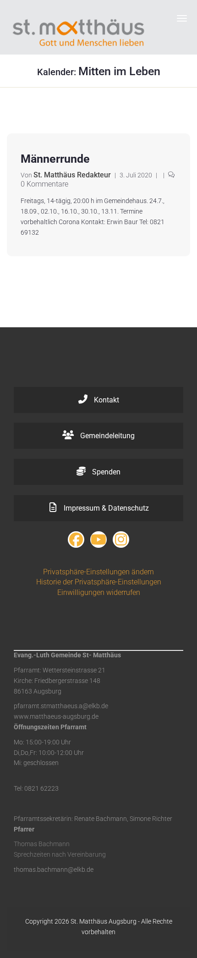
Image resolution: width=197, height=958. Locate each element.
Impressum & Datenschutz (105, 508)
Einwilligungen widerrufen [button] (98, 592)
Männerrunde (55, 158)
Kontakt (105, 400)
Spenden (105, 472)
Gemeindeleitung (106, 435)
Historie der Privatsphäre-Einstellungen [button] (98, 582)
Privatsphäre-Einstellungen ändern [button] (98, 571)
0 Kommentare (44, 184)
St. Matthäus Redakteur (72, 175)
